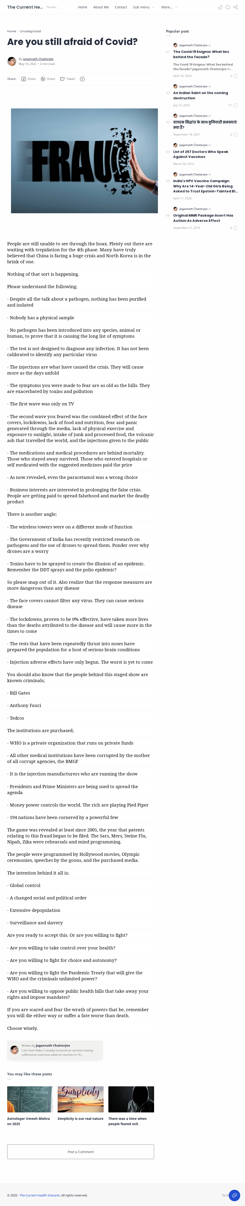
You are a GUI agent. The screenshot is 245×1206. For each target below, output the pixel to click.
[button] (220, 7)
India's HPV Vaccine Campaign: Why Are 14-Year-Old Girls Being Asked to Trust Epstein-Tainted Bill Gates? (205, 186)
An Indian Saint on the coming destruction (200, 95)
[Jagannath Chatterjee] (38, 59)
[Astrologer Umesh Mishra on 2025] (30, 1099)
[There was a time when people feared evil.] (131, 1099)
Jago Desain (119, 1195)
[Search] (227, 7)
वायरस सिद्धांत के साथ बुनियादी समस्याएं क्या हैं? (205, 125)
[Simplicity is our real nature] (80, 1099)
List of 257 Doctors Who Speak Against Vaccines (200, 154)
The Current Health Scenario (26, 7)
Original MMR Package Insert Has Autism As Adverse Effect (203, 218)
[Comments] (234, 76)
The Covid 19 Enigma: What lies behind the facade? (201, 54)
